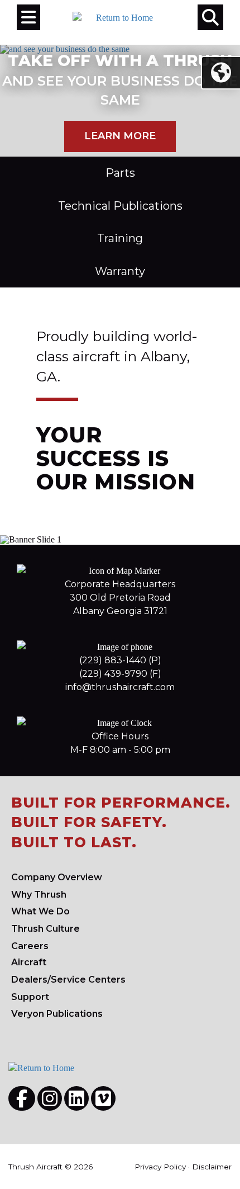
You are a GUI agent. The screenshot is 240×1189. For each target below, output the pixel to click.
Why (38, 894)
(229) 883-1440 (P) (120, 660)
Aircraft (28, 962)
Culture (45, 928)
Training (120, 238)
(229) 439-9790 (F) (120, 673)
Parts (120, 173)
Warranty (120, 271)
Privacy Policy (160, 1166)
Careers (30, 946)
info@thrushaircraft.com (120, 687)
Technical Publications (120, 206)
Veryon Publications (57, 1013)
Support (30, 997)
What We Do (40, 911)
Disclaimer (212, 1166)
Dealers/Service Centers (68, 979)
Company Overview (56, 877)
